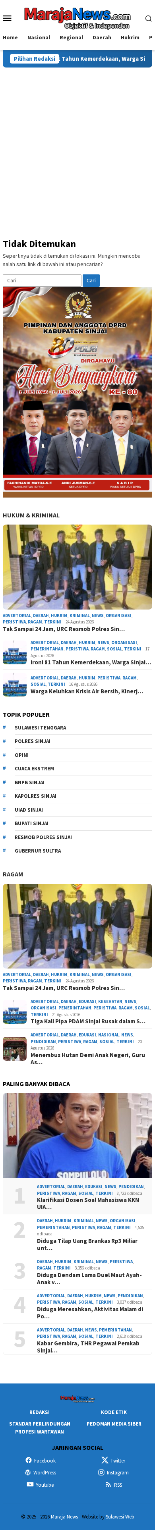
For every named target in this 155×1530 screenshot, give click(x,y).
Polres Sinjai (32, 741)
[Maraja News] (78, 17)
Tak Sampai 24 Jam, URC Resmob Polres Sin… (64, 629)
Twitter (117, 1460)
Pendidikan (43, 1041)
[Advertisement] (77, 148)
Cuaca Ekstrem (34, 768)
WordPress (44, 1472)
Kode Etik (114, 1412)
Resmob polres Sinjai (43, 837)
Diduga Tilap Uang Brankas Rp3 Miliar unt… (87, 1244)
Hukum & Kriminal (31, 515)
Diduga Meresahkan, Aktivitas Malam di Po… (90, 1313)
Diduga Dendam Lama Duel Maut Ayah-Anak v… (89, 1278)
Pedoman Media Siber (114, 1423)
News (98, 615)
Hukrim (59, 615)
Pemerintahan (47, 649)
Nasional (108, 1035)
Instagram (118, 1472)
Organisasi (119, 615)
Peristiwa (14, 622)
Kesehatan (110, 1001)
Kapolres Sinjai (35, 796)
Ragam (35, 622)
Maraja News (64, 1516)
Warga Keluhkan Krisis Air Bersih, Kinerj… (87, 691)
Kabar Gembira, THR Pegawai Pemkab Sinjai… (88, 1347)
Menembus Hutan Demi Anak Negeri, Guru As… (88, 1059)
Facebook (45, 1460)
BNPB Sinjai (30, 782)
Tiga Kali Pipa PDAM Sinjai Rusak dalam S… (88, 1021)
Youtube (45, 1485)
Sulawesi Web (120, 1516)
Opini (22, 755)
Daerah (41, 615)
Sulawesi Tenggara (40, 727)
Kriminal (80, 615)
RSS (118, 1485)
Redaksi (39, 1412)
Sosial (114, 649)
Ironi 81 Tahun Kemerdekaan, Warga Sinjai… (91, 662)
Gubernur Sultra (38, 850)
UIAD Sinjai (29, 809)
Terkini (53, 622)
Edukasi (87, 1001)
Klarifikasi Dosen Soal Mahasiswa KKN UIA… (88, 1203)
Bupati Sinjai (31, 823)
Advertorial (17, 615)
